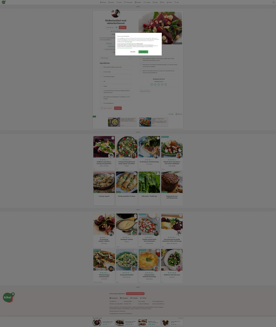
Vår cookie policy (128, 41)
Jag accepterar (143, 51)
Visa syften (132, 51)
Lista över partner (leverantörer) (124, 48)
